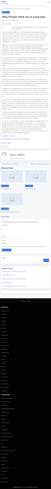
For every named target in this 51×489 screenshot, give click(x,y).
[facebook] (3, 24)
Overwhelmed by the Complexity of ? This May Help (16, 139)
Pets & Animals (9, 8)
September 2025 (5, 310)
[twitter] (6, 24)
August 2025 (4, 314)
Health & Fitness (4, 429)
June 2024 (3, 363)
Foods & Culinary (5, 422)
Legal (2, 443)
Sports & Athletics (5, 468)
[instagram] (23, 301)
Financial (3, 419)
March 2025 (4, 331)
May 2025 (3, 324)
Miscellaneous (4, 447)
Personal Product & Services (7, 450)
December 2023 (4, 384)
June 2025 (3, 321)
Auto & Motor (4, 405)
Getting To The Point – (31, 189)
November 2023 (5, 387)
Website (4, 243)
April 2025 (3, 328)
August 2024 (4, 356)
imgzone (16, 20)
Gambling (3, 426)
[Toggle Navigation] (48, 2)
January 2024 (4, 380)
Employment (4, 415)
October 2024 (4, 349)
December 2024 (4, 342)
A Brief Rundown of (7, 282)
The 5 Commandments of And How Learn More (14, 286)
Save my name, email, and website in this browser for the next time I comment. (24, 246)
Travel (2, 474)
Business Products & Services (8, 408)
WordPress (35, 487)
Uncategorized (4, 478)
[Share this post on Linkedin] (10, 24)
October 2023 (4, 390)
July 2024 (3, 359)
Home (3, 8)
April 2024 (3, 370)
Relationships (4, 461)
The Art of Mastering (6, 189)
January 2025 (4, 338)
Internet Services (5, 440)
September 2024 (5, 352)
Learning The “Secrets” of (8, 135)
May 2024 (3, 366)
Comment (5, 225)
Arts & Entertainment (5, 401)
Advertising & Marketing (6, 398)
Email (4, 240)
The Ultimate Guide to (8, 275)
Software (3, 464)
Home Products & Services (7, 436)
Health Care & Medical (6, 433)
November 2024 (5, 345)
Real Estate (3, 457)
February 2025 (4, 335)
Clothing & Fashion (5, 412)
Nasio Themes (22, 487)
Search (4, 257)
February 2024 (4, 377)
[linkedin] (29, 301)
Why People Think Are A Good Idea (10, 211)
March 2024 (4, 373)
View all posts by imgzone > (17, 158)
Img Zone (3, 1)
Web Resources (4, 481)
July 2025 (3, 317)
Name (4, 237)
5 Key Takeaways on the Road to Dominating (14, 271)
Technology (3, 471)
